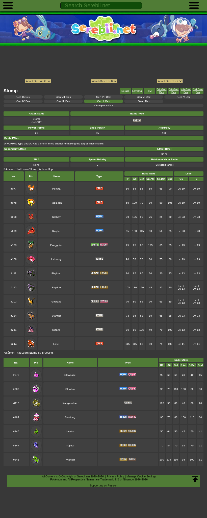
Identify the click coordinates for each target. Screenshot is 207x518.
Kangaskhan (70, 403)
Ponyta (56, 188)
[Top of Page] (195, 479)
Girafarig (56, 301)
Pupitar (70, 445)
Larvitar (70, 431)
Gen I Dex (144, 101)
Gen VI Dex (143, 97)
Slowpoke (70, 375)
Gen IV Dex (23, 101)
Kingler (56, 231)
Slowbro (70, 389)
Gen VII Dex (103, 97)
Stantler (56, 315)
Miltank (56, 329)
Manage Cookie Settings (141, 476)
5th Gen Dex (173, 91)
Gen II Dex (103, 101)
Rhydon (56, 287)
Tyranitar (70, 459)
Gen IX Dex (23, 97)
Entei (56, 344)
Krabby (56, 217)
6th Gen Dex (161, 91)
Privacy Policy (115, 476)
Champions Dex (103, 105)
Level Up (137, 90)
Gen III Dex (63, 101)
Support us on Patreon (103, 485)
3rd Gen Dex (198, 91)
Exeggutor (56, 245)
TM (149, 90)
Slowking (70, 417)
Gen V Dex (183, 97)
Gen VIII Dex (63, 97)
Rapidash (56, 202)
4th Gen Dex (186, 91)
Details (125, 90)
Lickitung (56, 259)
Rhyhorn (56, 273)
